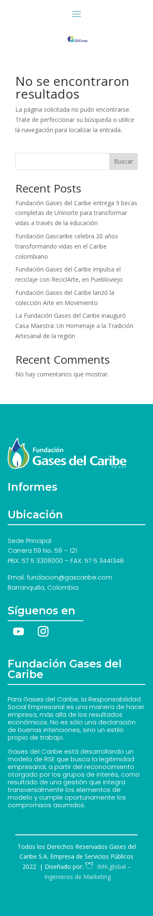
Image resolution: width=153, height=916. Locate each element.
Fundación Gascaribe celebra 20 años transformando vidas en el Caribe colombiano (66, 246)
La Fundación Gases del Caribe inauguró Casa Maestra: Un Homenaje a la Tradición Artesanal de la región (74, 325)
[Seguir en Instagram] (43, 631)
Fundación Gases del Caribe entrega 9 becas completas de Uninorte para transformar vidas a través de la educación (76, 213)
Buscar (123, 161)
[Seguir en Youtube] (18, 631)
